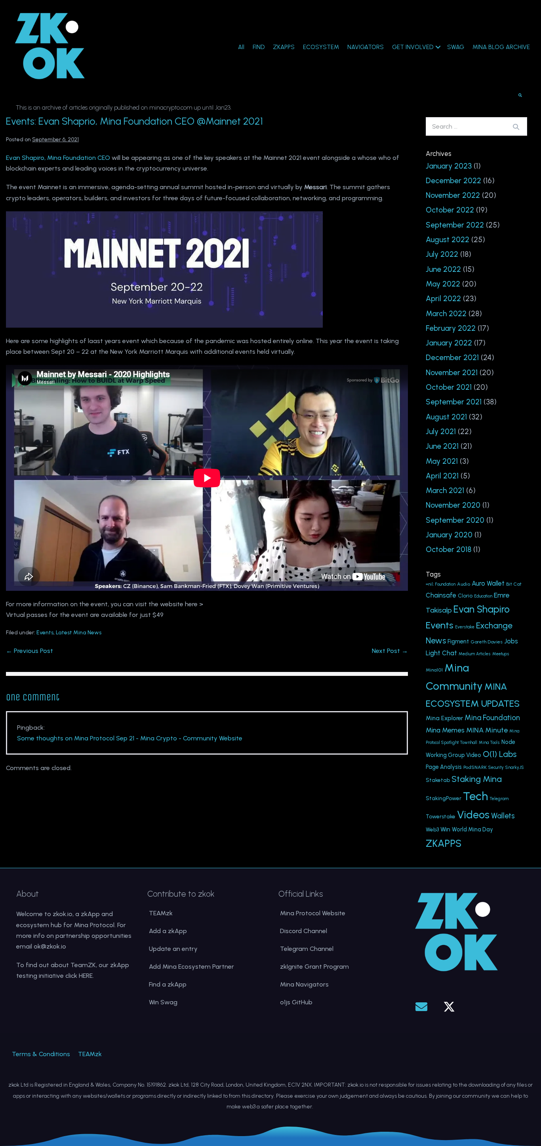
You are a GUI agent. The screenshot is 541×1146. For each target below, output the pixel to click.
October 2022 (450, 209)
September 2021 (454, 401)
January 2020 (449, 534)
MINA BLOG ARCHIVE (501, 47)
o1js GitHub (296, 1002)
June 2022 (443, 269)
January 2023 (449, 166)
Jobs (511, 641)
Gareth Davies (487, 642)
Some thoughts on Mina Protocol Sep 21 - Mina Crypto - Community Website (129, 738)
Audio (463, 584)
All (241, 47)
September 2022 (455, 225)
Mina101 (434, 670)
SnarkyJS (514, 767)
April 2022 (443, 298)
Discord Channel (303, 931)
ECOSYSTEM (321, 47)
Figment (458, 641)
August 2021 (446, 416)
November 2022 (453, 195)
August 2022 (447, 239)
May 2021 (442, 461)
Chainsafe (441, 595)
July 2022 (442, 254)
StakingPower (443, 798)
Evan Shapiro (481, 609)
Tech (475, 796)
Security (496, 767)
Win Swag (163, 1002)
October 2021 (449, 387)
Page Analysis (444, 766)
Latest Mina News (78, 632)
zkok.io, (63, 914)
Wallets (503, 815)
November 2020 (453, 505)
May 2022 (443, 283)
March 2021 (445, 490)
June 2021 (442, 446)
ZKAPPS (284, 47)
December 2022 (453, 180)
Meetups (500, 653)
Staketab (438, 780)
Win (445, 829)
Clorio (465, 595)
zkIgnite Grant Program (314, 966)
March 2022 (446, 313)
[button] (421, 1007)
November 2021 (452, 372)
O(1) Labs (499, 754)
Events (44, 632)
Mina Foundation (492, 717)
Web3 (432, 829)
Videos (473, 814)
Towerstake (440, 816)
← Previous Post (29, 651)
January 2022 (449, 342)
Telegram (499, 798)
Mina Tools (489, 742)
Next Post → (390, 651)
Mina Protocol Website (312, 913)
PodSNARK (475, 767)
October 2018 (448, 549)
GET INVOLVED (412, 47)
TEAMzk (161, 913)
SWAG (455, 47)
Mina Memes (445, 730)
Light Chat (441, 653)
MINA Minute (487, 730)
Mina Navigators (304, 984)
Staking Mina (476, 779)
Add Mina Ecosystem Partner (191, 966)
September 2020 (455, 520)
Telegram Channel (306, 948)
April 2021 (442, 475)
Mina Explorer (444, 718)
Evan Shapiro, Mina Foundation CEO (58, 157)
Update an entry (173, 948)
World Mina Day (472, 829)
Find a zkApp (168, 984)
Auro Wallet (488, 583)
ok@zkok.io (50, 946)
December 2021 (452, 357)
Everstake (464, 627)
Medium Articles (475, 653)
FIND (259, 47)
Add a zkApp (168, 931)
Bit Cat (514, 584)
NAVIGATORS (365, 47)
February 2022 (451, 328)
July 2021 (441, 431)
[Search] (516, 127)
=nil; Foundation (440, 584)
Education (483, 596)
